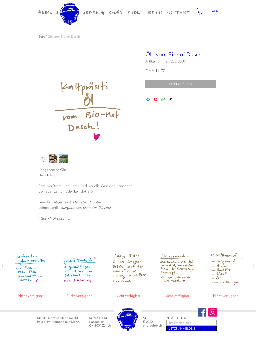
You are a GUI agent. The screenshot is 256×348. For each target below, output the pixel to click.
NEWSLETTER (176, 318)
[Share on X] (170, 99)
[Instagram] (212, 312)
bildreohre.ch (152, 325)
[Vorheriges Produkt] (2, 266)
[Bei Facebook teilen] (148, 99)
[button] (200, 11)
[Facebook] (202, 312)
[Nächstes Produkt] (253, 266)
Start (41, 36)
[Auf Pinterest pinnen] (155, 99)
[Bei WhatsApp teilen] (163, 99)
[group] (128, 273)
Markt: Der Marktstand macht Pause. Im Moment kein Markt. (58, 320)
